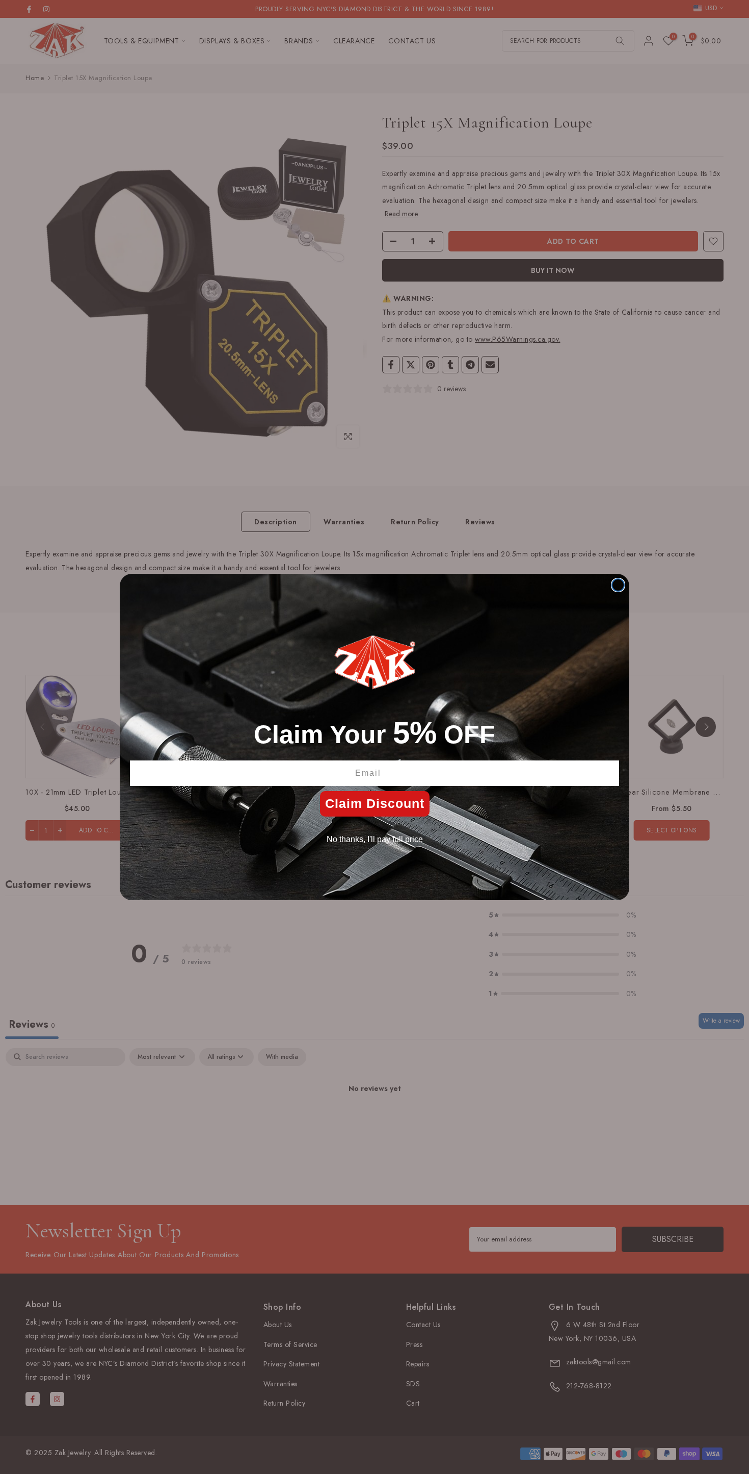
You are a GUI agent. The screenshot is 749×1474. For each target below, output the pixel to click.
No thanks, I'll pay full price (375, 839)
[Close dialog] (618, 585)
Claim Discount (374, 803)
